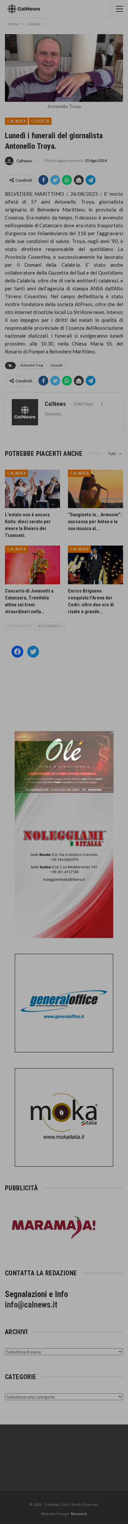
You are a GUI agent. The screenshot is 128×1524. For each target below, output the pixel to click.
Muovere (79, 1513)
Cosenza (40, 121)
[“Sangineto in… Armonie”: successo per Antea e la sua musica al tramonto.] (95, 489)
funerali (57, 365)
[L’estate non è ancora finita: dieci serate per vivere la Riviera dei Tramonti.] (32, 489)
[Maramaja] (54, 1227)
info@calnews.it (31, 1305)
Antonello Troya (31, 365)
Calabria (16, 121)
